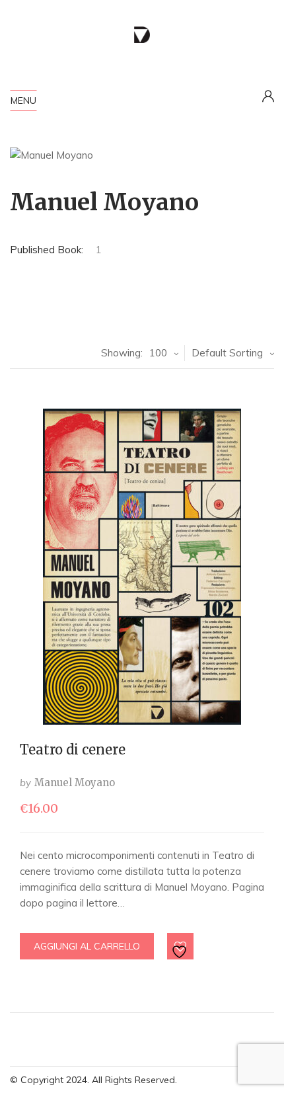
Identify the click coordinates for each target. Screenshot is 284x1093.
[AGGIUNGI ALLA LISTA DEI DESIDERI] (181, 947)
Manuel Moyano (74, 782)
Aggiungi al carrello (87, 946)
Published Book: (46, 249)
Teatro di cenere (72, 749)
